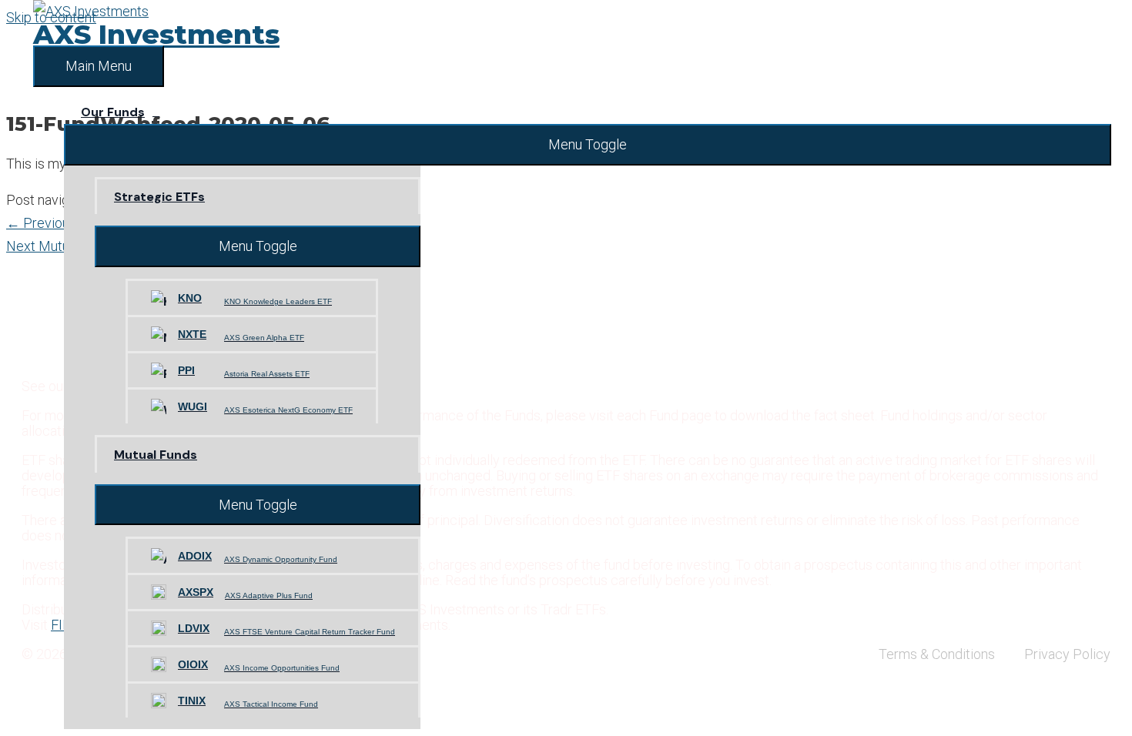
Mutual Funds (155, 455)
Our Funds (113, 112)
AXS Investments (156, 34)
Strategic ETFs (159, 197)
